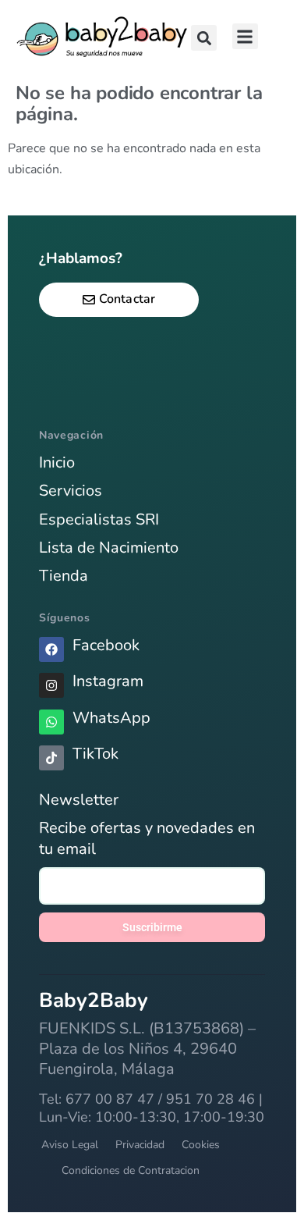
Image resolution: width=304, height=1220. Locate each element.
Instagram (107, 681)
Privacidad (139, 1144)
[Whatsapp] (51, 722)
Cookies (201, 1144)
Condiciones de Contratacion (131, 1170)
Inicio (57, 462)
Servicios (70, 490)
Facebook (106, 645)
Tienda (63, 575)
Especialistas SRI (99, 519)
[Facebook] (51, 649)
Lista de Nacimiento (109, 547)
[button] (204, 38)
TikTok (95, 753)
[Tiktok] (51, 757)
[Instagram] (51, 685)
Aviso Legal (69, 1144)
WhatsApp (111, 717)
